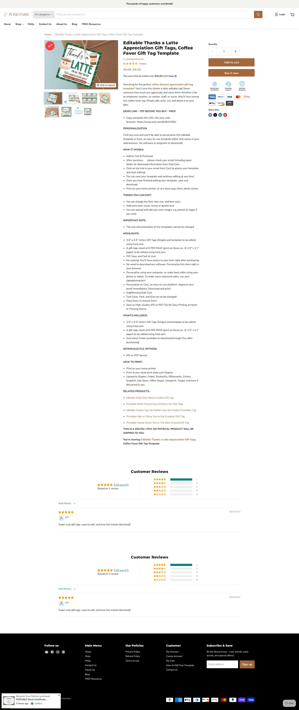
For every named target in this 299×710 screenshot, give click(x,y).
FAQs (31, 24)
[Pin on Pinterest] (225, 115)
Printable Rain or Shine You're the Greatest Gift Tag (155, 416)
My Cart (170, 660)
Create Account (174, 656)
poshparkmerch (135, 59)
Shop (18, 24)
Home (7, 24)
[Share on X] (215, 115)
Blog (74, 24)
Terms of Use (132, 660)
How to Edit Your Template (180, 665)
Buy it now (231, 73)
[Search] (258, 14)
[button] (160, 479)
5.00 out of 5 (121, 485)
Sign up (247, 664)
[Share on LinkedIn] (220, 115)
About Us (61, 24)
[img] (66, 512)
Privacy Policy (133, 651)
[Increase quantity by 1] (236, 51)
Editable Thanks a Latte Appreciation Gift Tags (168, 439)
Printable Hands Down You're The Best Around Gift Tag (157, 422)
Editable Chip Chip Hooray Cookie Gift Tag (149, 398)
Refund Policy (133, 656)
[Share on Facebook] (210, 115)
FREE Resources (91, 24)
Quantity (212, 44)
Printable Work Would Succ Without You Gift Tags (154, 404)
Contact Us (45, 24)
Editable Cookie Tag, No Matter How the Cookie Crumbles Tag (161, 410)
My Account (172, 651)
